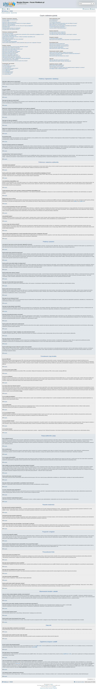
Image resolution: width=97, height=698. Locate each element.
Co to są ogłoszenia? (6, 70)
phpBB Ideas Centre (67, 653)
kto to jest (18, 663)
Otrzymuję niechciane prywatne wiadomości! (57, 33)
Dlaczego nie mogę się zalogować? (8, 24)
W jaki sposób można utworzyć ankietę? (9, 50)
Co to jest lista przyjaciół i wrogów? (55, 38)
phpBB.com (82, 201)
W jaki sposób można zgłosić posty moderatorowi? (11, 57)
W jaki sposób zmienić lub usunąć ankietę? (10, 52)
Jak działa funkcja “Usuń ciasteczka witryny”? (10, 29)
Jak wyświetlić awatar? (6, 40)
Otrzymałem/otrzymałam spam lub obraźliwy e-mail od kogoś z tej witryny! (63, 34)
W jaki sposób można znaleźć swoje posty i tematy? (59, 48)
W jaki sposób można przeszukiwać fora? (57, 43)
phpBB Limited (39, 645)
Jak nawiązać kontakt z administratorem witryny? (58, 68)
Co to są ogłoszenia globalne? (7, 69)
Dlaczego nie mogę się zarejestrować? (9, 22)
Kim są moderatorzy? (53, 20)
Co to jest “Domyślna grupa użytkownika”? (57, 26)
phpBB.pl (75, 201)
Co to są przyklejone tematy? (7, 71)
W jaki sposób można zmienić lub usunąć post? (11, 47)
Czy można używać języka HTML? (8, 65)
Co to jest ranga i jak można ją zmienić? (9, 41)
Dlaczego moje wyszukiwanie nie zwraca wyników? (58, 44)
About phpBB (34, 647)
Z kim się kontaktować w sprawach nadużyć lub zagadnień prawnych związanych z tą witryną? (66, 67)
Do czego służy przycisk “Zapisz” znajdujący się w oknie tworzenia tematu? (16, 58)
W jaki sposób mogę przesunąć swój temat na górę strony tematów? (15, 60)
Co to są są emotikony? (6, 67)
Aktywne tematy (14, 12)
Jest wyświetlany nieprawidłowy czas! (9, 35)
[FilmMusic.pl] (9, 4)
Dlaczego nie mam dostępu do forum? (9, 53)
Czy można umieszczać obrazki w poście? (10, 68)
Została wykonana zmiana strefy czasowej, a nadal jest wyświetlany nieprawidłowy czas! (18, 36)
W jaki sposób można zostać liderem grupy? (57, 24)
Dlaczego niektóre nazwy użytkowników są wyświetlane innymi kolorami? (62, 25)
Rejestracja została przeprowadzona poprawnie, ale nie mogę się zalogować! (16, 23)
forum (52, 684)
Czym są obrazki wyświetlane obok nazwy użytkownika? (12, 39)
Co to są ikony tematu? (6, 74)
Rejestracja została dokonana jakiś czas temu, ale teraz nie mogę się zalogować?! (17, 25)
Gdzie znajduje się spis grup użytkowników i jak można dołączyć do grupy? (63, 23)
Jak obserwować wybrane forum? (55, 54)
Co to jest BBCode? (6, 64)
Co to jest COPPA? (5, 20)
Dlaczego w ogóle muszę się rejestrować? (10, 19)
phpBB (46, 685)
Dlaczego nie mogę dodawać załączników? (10, 54)
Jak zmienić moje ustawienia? (7, 33)
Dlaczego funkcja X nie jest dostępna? (56, 66)
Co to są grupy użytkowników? (55, 22)
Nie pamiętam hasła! (6, 26)
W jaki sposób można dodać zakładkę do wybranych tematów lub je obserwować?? (64, 53)
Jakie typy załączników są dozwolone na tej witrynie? (59, 59)
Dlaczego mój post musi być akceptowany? (10, 59)
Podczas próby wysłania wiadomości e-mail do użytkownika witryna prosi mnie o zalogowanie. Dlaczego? (21, 42)
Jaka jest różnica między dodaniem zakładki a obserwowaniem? (61, 52)
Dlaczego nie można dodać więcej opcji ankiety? (11, 51)
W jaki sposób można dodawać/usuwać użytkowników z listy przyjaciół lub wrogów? (64, 39)
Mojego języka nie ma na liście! (8, 37)
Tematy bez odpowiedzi (6, 12)
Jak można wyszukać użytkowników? (56, 47)
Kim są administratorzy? (53, 19)
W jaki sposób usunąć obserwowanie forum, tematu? (59, 55)
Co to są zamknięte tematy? (7, 72)
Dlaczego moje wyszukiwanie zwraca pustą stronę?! (59, 45)
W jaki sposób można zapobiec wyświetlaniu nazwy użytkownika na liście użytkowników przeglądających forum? (23, 34)
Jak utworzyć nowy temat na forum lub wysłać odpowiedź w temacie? (15, 46)
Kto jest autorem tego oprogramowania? (56, 65)
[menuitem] (8, 9)
